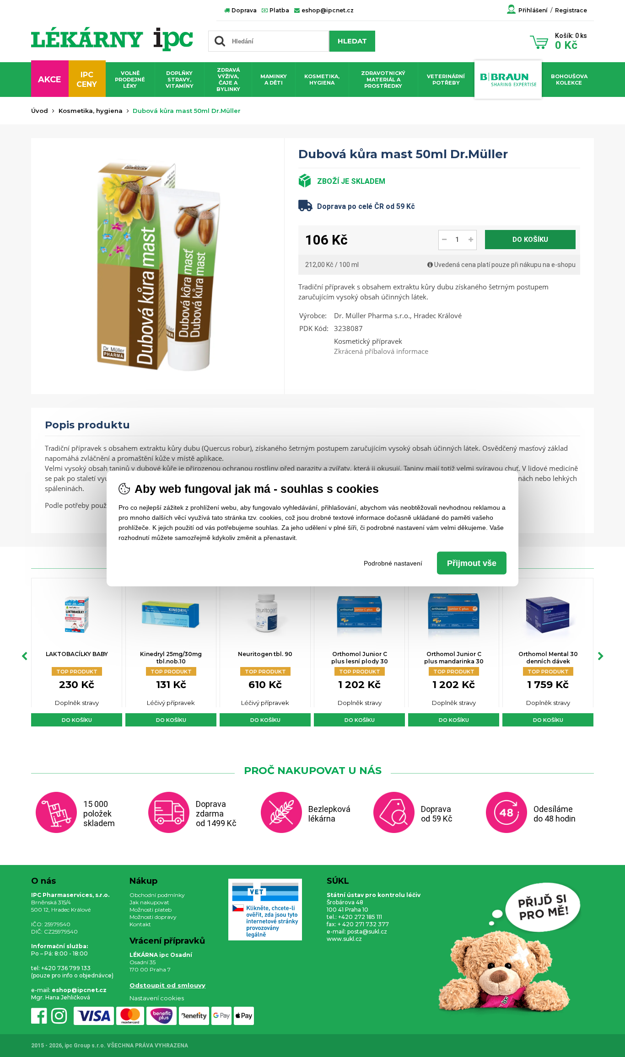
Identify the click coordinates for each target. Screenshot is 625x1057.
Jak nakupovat (149, 902)
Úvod (39, 110)
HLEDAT (352, 41)
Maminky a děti (273, 79)
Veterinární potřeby (446, 79)
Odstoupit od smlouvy (167, 985)
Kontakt (140, 924)
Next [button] (600, 656)
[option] (76, 652)
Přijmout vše (471, 563)
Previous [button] (24, 656)
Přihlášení (533, 10)
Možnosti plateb (150, 909)
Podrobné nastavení (393, 563)
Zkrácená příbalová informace (381, 351)
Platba (278, 10)
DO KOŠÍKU (530, 239)
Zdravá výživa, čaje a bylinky (228, 79)
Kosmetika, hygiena (321, 79)
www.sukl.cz (344, 938)
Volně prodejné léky (130, 79)
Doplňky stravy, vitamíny (180, 79)
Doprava (243, 10)
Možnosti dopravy (153, 916)
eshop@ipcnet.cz (327, 10)
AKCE (49, 80)
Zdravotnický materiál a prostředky (383, 79)
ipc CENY (86, 79)
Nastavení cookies (156, 998)
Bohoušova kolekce (569, 79)
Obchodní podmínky (157, 895)
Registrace (571, 10)
